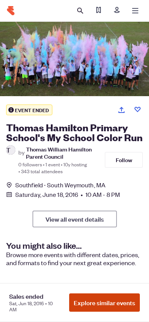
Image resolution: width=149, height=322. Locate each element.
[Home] (10, 10)
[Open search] (80, 10)
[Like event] (137, 109)
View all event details (74, 219)
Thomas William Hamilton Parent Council (59, 152)
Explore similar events (104, 302)
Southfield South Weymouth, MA (60, 185)
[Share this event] (121, 110)
